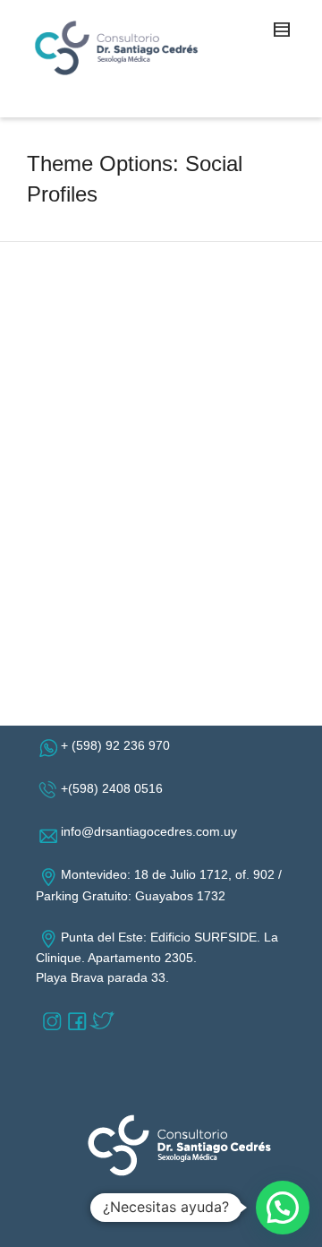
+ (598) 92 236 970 (119, 745)
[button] (282, 1207)
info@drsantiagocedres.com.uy (152, 831)
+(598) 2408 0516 (115, 788)
